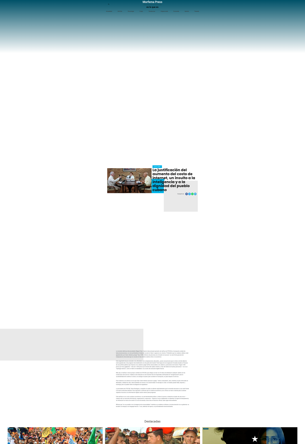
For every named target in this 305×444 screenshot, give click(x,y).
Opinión (187, 11)
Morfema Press (152, 2)
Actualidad (109, 11)
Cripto (141, 11)
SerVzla (120, 11)
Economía (176, 11)
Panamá (197, 11)
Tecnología (131, 11)
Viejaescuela (164, 11)
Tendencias (152, 11)
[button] (186, 194)
